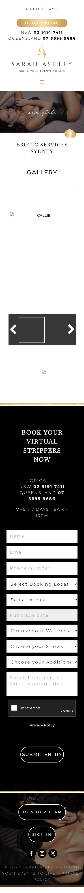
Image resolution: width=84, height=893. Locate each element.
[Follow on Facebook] (31, 853)
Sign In (42, 834)
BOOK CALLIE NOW (28, 373)
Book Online (42, 23)
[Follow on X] (52, 853)
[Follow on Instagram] (42, 853)
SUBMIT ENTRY (42, 754)
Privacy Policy (42, 725)
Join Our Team (42, 812)
